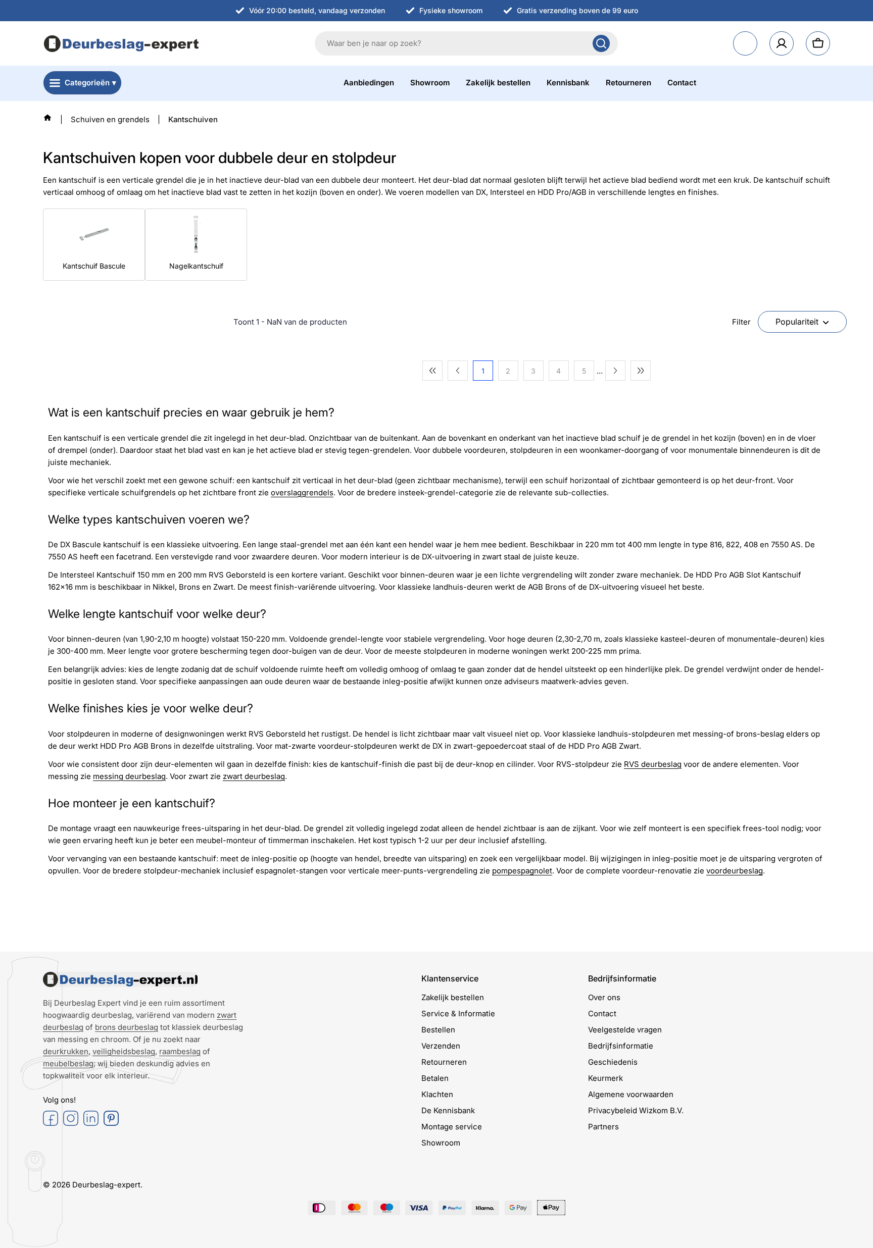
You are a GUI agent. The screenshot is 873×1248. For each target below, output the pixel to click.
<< (432, 370)
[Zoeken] (601, 43)
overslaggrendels (302, 492)
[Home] (47, 117)
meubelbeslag (68, 1063)
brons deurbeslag (126, 1027)
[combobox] (466, 43)
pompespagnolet (522, 870)
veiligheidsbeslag (123, 1051)
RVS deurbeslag (653, 764)
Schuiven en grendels (110, 119)
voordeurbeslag (734, 870)
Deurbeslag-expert (106, 1184)
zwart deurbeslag (254, 776)
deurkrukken (65, 1051)
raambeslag (180, 1051)
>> (640, 370)
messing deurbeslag (129, 776)
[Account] (781, 43)
